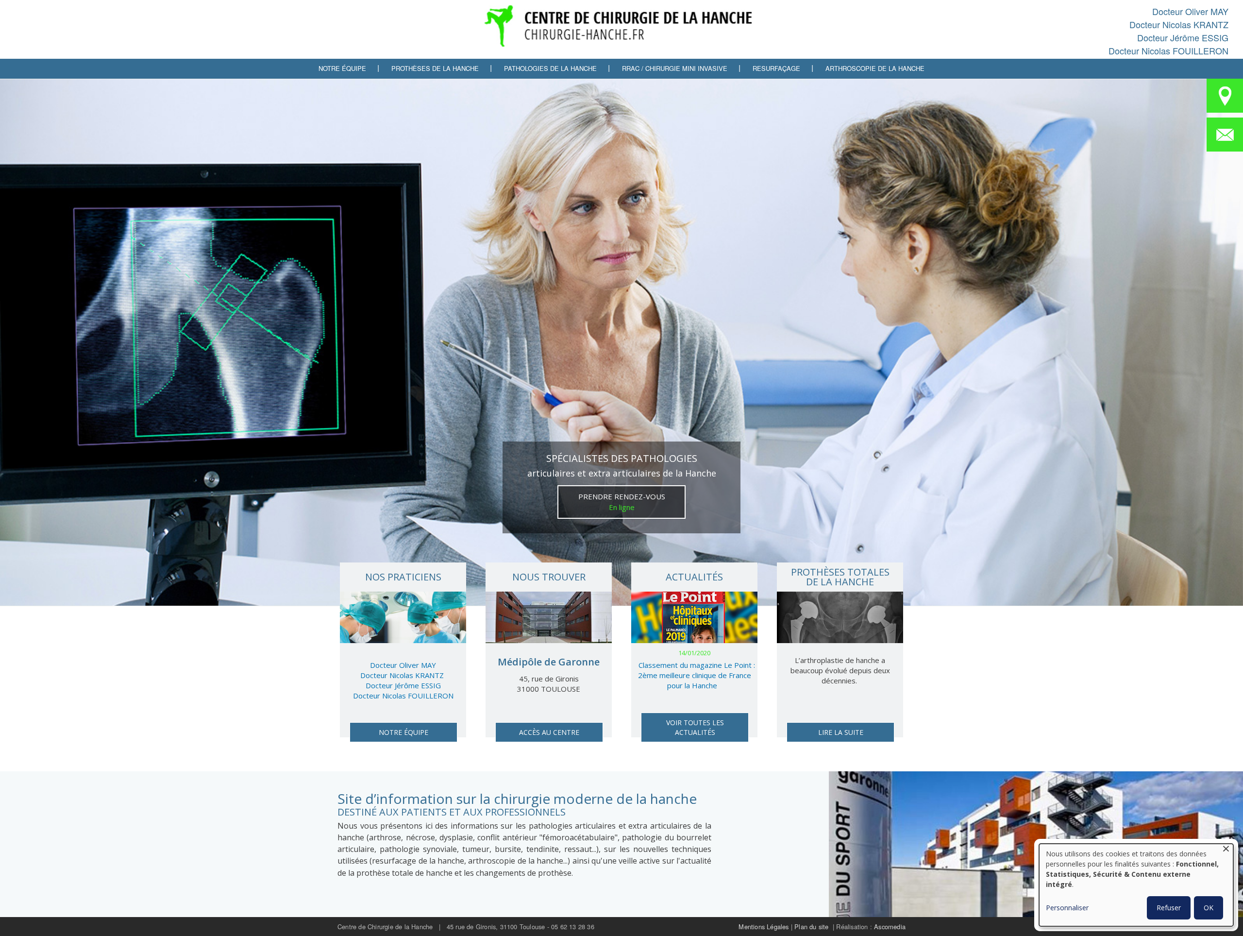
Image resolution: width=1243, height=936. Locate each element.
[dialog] (1136, 885)
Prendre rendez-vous (621, 502)
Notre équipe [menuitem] (342, 68)
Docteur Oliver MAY (1190, 11)
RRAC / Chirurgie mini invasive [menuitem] (674, 68)
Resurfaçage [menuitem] (776, 68)
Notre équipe (403, 732)
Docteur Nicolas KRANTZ (1178, 24)
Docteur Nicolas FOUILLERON (1168, 50)
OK (1208, 907)
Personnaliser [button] (1067, 907)
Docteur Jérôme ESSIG (1182, 37)
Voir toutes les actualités (695, 727)
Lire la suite (840, 732)
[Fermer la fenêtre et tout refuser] (1226, 850)
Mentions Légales (764, 926)
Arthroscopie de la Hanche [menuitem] (874, 68)
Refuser (1169, 907)
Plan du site (811, 926)
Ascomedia (890, 926)
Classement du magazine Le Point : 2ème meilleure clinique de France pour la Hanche (696, 675)
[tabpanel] (621, 342)
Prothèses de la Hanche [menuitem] (435, 68)
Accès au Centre (549, 732)
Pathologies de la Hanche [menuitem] (550, 68)
